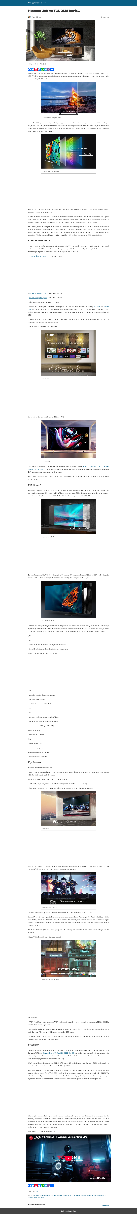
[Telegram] (45, 70)
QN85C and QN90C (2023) (38, 298)
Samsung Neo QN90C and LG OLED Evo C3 (58, 1053)
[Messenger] (39, 70)
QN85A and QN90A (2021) (38, 256)
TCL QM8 (97, 306)
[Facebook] (29, 70)
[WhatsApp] (42, 70)
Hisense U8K (58, 1195)
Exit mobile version (68, 1211)
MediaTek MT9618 (69, 1195)
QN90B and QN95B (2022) (38, 293)
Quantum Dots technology (95, 1195)
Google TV (35, 1195)
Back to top (105, 1205)
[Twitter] (32, 70)
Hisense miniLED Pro (46, 1195)
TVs (37, 1191)
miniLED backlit (81, 1195)
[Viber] (48, 70)
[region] (68, 191)
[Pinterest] (36, 70)
